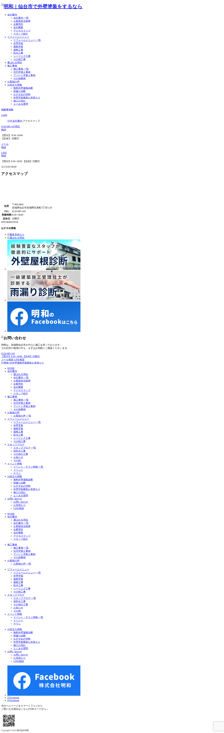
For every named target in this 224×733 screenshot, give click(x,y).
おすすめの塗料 (21, 94)
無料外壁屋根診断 (23, 88)
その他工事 (19, 59)
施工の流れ (19, 101)
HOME (11, 368)
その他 (17, 460)
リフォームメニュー (18, 37)
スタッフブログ (15, 444)
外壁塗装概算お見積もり (26, 97)
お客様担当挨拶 (21, 21)
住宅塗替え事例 (21, 72)
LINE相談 (19, 359)
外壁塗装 (18, 43)
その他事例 (19, 78)
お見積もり (19, 505)
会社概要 (18, 27)
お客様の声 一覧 (22, 416)
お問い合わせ (14, 498)
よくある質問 (20, 104)
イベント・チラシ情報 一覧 (28, 467)
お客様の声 (13, 81)
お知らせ (18, 457)
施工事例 (12, 65)
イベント (18, 470)
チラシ (17, 473)
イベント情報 (14, 463)
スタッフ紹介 (20, 34)
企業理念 (18, 24)
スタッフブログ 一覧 (24, 447)
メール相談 (7, 359)
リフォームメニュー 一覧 (27, 40)
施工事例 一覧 (21, 69)
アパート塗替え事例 (24, 75)
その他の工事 (20, 454)
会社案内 (12, 14)
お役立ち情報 (14, 85)
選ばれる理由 (14, 62)
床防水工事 (19, 451)
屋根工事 (18, 49)
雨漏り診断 (19, 91)
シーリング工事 (21, 56)
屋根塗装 (18, 46)
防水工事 (18, 53)
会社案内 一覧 (21, 18)
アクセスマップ (21, 30)
